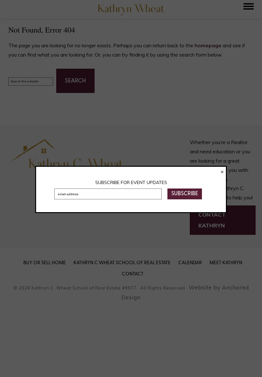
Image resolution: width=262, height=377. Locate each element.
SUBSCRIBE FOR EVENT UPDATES (131, 182)
